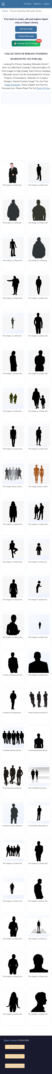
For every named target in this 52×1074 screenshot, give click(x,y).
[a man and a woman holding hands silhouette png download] (38, 511)
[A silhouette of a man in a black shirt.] (38, 1006)
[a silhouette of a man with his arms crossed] (38, 369)
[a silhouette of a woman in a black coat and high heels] (13, 365)
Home (5, 11)
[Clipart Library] (3, 4)
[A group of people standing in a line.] (13, 851)
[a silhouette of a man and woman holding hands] (13, 398)
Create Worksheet (26, 36)
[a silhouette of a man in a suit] (13, 888)
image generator (12, 85)
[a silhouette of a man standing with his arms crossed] (38, 436)
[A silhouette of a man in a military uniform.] (13, 969)
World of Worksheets (14, 1066)
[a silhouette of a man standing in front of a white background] (13, 248)
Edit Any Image (26, 29)
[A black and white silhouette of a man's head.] (38, 964)
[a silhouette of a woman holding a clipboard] (13, 628)
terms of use (43, 88)
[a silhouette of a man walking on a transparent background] (38, 285)
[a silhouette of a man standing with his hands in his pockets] (38, 219)
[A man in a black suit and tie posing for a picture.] (13, 178)
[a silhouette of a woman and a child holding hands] (38, 398)
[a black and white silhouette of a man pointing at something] (38, 587)
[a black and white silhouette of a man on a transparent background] (38, 549)
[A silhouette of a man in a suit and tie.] (38, 854)
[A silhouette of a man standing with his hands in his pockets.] (38, 895)
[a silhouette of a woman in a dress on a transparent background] (13, 323)
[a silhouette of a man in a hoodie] (13, 216)
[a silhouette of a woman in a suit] (13, 516)
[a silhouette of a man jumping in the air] (13, 549)
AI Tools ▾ (27, 4)
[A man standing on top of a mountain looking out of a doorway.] (38, 926)
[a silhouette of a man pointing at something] (13, 285)
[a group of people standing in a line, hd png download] (13, 474)
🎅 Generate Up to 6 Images (27, 42)
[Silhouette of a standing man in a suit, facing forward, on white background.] (38, 813)
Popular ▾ (37, 4)
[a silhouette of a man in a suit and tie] (38, 172)
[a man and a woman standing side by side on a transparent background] (38, 473)
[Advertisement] (26, 132)
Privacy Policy (15, 1056)
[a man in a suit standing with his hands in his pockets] (38, 624)
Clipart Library (10, 1040)
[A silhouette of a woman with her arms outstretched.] (13, 1003)
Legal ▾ (46, 4)
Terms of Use (15, 1047)
